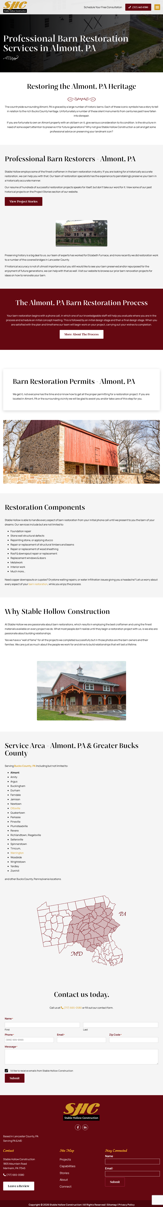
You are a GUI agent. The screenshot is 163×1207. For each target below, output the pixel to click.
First (7, 1029)
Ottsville (15, 808)
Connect (65, 1186)
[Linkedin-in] (85, 1127)
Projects (65, 1159)
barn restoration (38, 584)
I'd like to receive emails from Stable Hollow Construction (41, 1070)
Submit (15, 1078)
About (64, 1180)
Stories (64, 1173)
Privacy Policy (126, 1204)
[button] (157, 7)
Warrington (17, 853)
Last (85, 1029)
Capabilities (67, 1166)
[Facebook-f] (78, 1127)
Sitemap (112, 1204)
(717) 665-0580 (72, 1007)
